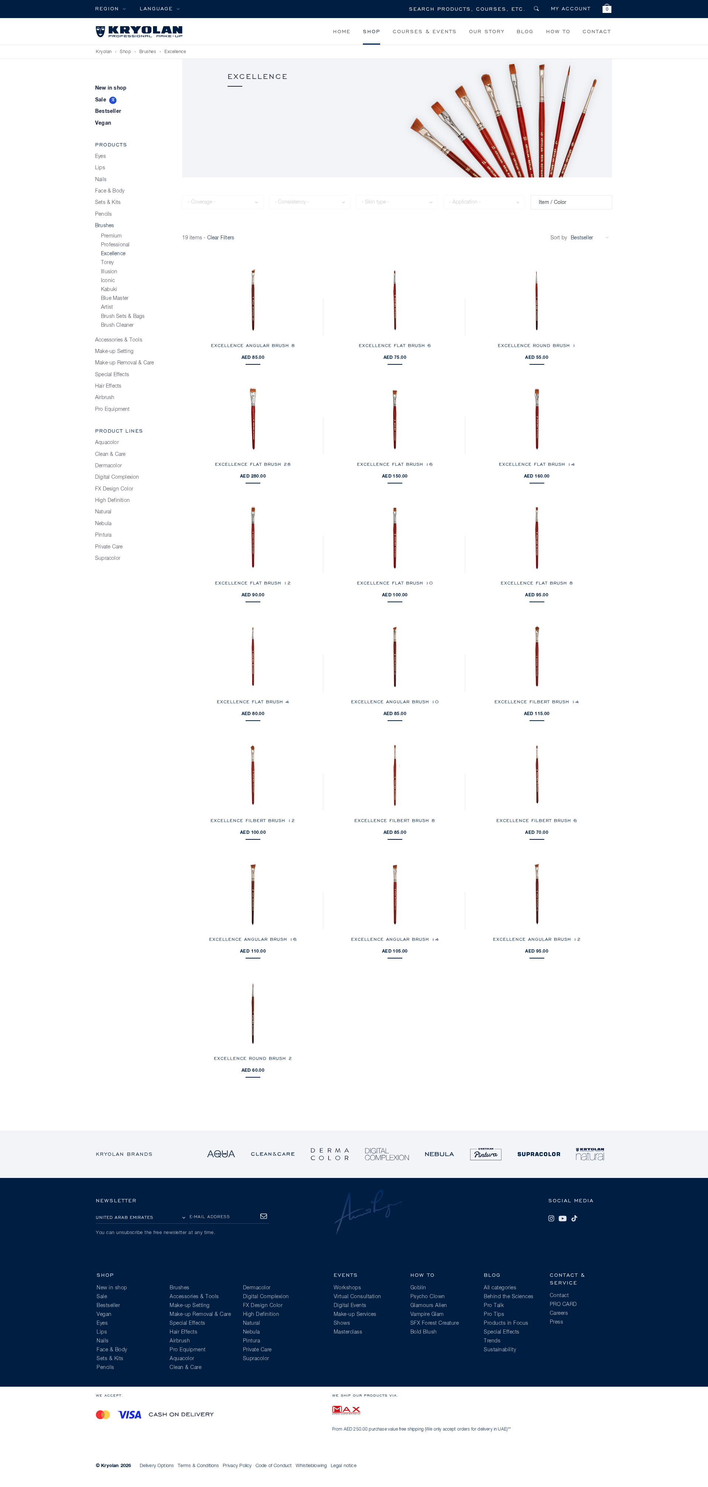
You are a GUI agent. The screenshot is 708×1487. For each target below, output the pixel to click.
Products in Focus (506, 1323)
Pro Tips (494, 1314)
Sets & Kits (108, 202)
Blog (525, 31)
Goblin (418, 1287)
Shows (342, 1323)
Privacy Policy (237, 1465)
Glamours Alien (428, 1305)
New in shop (110, 88)
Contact (597, 31)
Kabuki (109, 289)
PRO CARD (563, 1304)
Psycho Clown (427, 1296)
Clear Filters (221, 237)
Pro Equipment (112, 409)
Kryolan (104, 52)
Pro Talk (494, 1305)
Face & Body (109, 191)
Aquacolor (107, 442)
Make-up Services (355, 1314)
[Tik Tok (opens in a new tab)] (574, 1218)
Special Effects (112, 374)
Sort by (559, 237)
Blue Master (114, 298)
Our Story (486, 31)
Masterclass (348, 1332)
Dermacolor (108, 465)
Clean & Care (110, 454)
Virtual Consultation (357, 1296)
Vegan (103, 123)
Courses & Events (425, 31)
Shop (371, 31)
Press (556, 1322)
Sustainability (500, 1349)
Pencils (103, 214)
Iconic (108, 280)
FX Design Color (114, 489)
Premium (111, 236)
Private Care (108, 547)
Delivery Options (157, 1465)
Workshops (347, 1287)
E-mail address (210, 1216)
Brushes (147, 52)
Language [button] (156, 8)
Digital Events (350, 1305)
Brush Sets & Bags (123, 316)
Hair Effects (108, 386)
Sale (100, 100)
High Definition (112, 500)
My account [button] (571, 8)
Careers (559, 1313)
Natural (103, 511)
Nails (101, 179)
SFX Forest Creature (434, 1323)
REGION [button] (107, 8)
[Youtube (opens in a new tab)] (563, 1218)
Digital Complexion (117, 477)
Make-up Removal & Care (124, 362)
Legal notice (344, 1465)
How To (558, 31)
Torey (107, 262)
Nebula (103, 523)
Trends (492, 1341)
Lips (100, 167)
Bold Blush (423, 1332)
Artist (107, 307)
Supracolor (107, 558)
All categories (500, 1287)
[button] (607, 9)
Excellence (175, 52)
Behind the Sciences (509, 1296)
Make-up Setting (114, 351)
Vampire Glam (427, 1314)
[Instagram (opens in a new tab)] (551, 1218)
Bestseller (108, 111)
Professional (115, 244)
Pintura (103, 535)
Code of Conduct (274, 1465)
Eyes (100, 156)
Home (342, 31)
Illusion (109, 271)
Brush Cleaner (117, 325)
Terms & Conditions (198, 1465)
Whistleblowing (311, 1465)
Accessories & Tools (118, 340)
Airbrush (105, 397)
